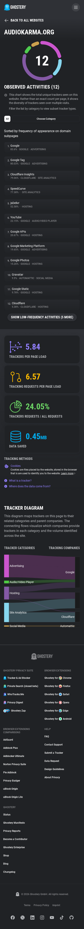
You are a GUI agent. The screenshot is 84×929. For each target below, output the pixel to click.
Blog (5, 863)
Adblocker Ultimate (13, 756)
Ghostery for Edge (56, 710)
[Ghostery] (15, 7)
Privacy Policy (41, 905)
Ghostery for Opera (56, 702)
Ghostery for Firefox (57, 686)
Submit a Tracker (53, 752)
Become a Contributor (15, 839)
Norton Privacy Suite (14, 764)
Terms (27, 905)
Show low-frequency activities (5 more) (42, 317)
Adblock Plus (10, 748)
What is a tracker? (20, 480)
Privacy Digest (15, 702)
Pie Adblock (9, 772)
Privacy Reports (11, 831)
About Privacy (52, 777)
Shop (6, 855)
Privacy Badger (11, 780)
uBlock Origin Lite (13, 797)
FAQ (46, 736)
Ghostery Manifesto (14, 822)
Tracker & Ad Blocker (18, 678)
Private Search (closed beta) (22, 686)
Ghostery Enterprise (14, 847)
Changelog (9, 871)
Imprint (56, 905)
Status (6, 814)
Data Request (51, 761)
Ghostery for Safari (56, 694)
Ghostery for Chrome (57, 678)
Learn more (67, 473)
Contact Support (53, 744)
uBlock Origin (10, 788)
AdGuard (8, 739)
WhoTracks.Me (15, 694)
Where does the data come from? (30, 486)
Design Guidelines (54, 769)
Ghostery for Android (58, 718)
